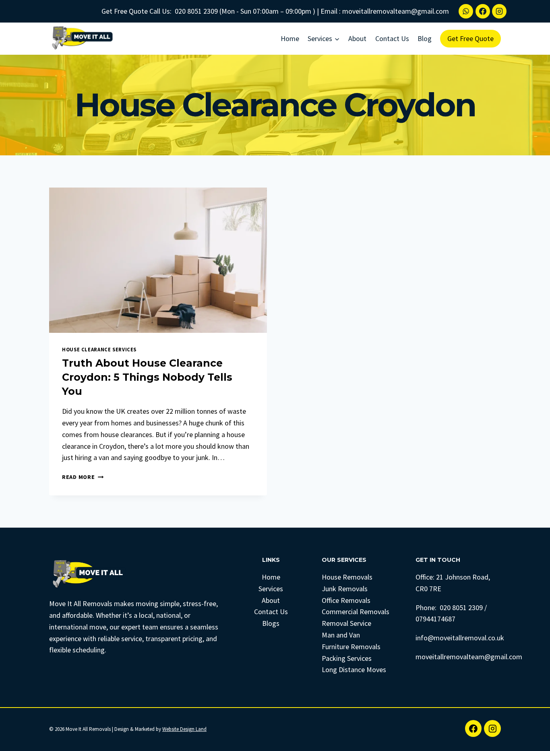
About (357, 38)
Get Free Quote (470, 38)
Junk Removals (345, 588)
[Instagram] (499, 11)
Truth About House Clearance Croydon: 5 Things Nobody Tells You (147, 377)
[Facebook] (483, 11)
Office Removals (346, 600)
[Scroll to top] (531, 736)
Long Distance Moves (354, 669)
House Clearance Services (99, 350)
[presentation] (158, 260)
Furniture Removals (351, 646)
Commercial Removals (355, 611)
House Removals (347, 577)
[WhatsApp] (466, 11)
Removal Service (346, 623)
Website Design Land (184, 729)
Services (270, 588)
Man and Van (341, 635)
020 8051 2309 (196, 11)
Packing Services (347, 658)
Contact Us (392, 38)
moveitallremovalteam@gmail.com (395, 11)
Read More (82, 477)
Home (290, 38)
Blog (425, 38)
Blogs (270, 623)
